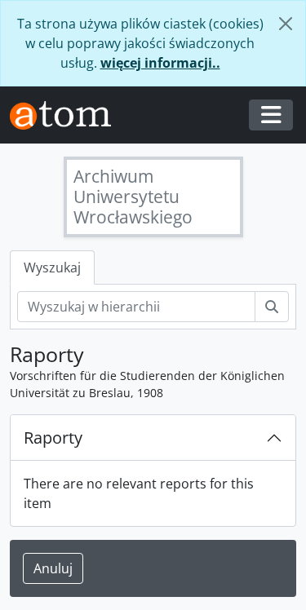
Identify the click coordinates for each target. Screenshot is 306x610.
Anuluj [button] (53, 568)
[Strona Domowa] (67, 115)
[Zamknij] (285, 23)
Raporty (53, 438)
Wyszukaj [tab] (52, 267)
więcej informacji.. (160, 63)
